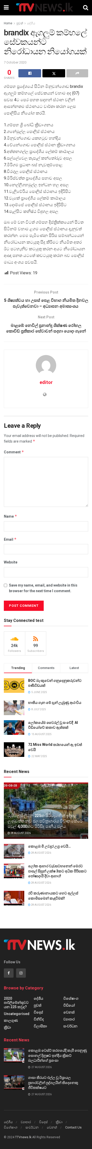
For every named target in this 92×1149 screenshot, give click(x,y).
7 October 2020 (15, 62)
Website (10, 562)
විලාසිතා (40, 1026)
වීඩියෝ (69, 1005)
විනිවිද (39, 1019)
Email (10, 539)
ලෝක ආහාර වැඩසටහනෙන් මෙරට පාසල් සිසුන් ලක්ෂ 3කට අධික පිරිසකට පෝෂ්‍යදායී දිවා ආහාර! (57, 871)
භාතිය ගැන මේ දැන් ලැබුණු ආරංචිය (54, 703)
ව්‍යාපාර (69, 1019)
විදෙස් (38, 1012)
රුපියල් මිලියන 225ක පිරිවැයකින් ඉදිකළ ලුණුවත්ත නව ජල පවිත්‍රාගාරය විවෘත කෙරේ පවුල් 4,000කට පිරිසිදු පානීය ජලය (45, 821)
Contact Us (73, 1127)
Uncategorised (16, 1014)
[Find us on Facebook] (9, 973)
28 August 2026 (20, 833)
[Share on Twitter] (53, 73)
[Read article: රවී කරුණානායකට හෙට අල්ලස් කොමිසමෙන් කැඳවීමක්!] (14, 898)
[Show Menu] (6, 7)
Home (8, 23)
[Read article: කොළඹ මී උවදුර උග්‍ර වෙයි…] (14, 851)
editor (46, 382)
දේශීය (31, 23)
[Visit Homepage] (46, 8)
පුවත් (19, 23)
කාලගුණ (11, 1020)
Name (10, 516)
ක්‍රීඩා (7, 1027)
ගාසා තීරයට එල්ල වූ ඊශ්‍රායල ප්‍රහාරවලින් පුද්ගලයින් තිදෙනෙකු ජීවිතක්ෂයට (53, 1082)
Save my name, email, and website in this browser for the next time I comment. (43, 588)
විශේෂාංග (70, 998)
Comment (14, 452)
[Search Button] (85, 7)
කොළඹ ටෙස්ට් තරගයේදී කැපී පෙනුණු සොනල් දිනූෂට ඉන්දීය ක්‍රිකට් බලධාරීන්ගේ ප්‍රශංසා (57, 1055)
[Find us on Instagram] (21, 973)
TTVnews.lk (23, 1137)
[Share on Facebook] (29, 73)
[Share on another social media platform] (77, 73)
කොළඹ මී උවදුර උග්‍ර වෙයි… (49, 846)
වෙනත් (69, 1012)
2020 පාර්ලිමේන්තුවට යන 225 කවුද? (16, 1002)
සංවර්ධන (70, 1026)
